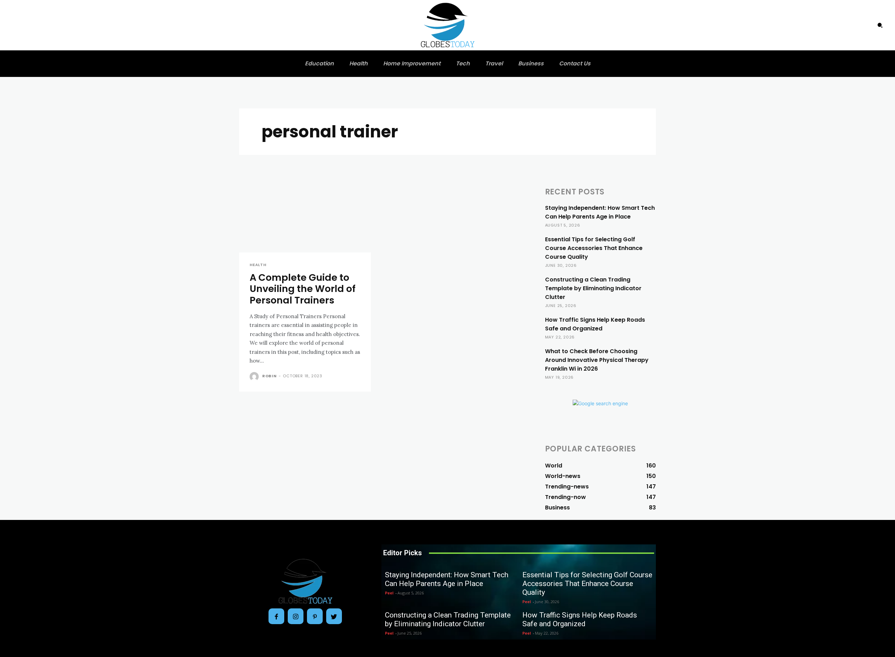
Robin (269, 376)
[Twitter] (334, 616)
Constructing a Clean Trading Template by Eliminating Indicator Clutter (593, 288)
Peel (389, 592)
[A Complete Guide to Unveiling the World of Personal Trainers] (305, 219)
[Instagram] (295, 616)
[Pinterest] (315, 616)
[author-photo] (255, 376)
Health (258, 265)
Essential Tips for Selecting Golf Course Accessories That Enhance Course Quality (594, 248)
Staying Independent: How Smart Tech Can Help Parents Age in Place (600, 212)
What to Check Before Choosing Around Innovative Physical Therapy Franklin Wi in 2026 (597, 360)
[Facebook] (276, 616)
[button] (880, 25)
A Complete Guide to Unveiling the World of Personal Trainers (303, 289)
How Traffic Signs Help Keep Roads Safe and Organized (595, 324)
